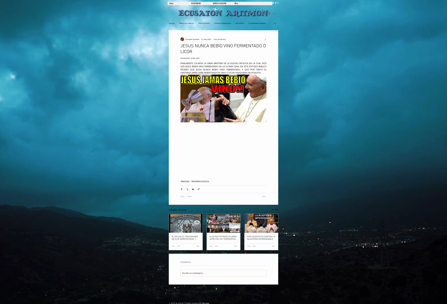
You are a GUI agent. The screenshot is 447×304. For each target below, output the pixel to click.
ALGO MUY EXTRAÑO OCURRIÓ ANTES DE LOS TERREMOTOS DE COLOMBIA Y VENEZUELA (223, 238)
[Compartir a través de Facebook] (181, 189)
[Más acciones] (265, 39)
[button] (275, 23)
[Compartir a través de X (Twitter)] (187, 189)
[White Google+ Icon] (278, 3)
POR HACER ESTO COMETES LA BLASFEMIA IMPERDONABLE (261, 238)
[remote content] (223, 150)
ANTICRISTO (239, 23)
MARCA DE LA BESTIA (186, 23)
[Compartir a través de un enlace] (199, 189)
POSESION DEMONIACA (222, 23)
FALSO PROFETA (204, 23)
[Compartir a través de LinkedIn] (193, 189)
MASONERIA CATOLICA (200, 181)
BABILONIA (185, 181)
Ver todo (275, 209)
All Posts (172, 23)
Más (250, 23)
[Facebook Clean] (276, 3)
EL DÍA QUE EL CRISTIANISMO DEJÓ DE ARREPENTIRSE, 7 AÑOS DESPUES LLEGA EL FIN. (185, 238)
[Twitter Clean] (273, 3)
